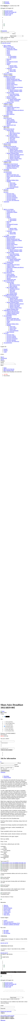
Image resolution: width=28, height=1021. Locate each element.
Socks (8, 60)
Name (2, 763)
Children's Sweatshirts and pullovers (15, 110)
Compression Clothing (12, 49)
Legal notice (6, 913)
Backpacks (9, 173)
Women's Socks (10, 86)
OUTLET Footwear (11, 196)
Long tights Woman (14, 94)
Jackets (8, 53)
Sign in (2, 357)
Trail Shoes (12, 139)
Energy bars (12, 182)
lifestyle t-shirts (13, 65)
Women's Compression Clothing (14, 80)
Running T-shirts (13, 67)
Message (17, 766)
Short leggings (13, 57)
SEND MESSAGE (5, 770)
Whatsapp (3, 772)
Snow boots (12, 138)
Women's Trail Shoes (14, 157)
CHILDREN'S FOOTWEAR (11, 164)
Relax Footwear (13, 134)
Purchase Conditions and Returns (11, 924)
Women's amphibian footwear (17, 154)
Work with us (7, 914)
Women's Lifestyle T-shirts (16, 90)
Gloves (8, 52)
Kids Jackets (9, 111)
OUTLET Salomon (11, 199)
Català (9, 14)
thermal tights (13, 71)
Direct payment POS (8, 922)
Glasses (8, 177)
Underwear (9, 68)
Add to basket (4, 742)
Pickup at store (7, 909)
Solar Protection (10, 188)
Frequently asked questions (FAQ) (12, 923)
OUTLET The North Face (13, 200)
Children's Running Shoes (13, 166)
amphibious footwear (14, 137)
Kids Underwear (10, 114)
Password (3, 1008)
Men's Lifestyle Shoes (15, 133)
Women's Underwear (12, 98)
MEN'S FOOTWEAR (9, 129)
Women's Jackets (11, 83)
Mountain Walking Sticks (13, 180)
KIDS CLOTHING (8, 106)
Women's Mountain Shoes (13, 153)
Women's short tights (14, 95)
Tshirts (8, 64)
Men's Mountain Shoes (12, 135)
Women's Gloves (11, 81)
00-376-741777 (4, 953)
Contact (5, 920)
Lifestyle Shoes (10, 130)
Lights (8, 178)
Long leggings (13, 56)
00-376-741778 (4, 943)
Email (16, 764)
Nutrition (9, 181)
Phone (19, 763)
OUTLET (6, 192)
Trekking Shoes (13, 141)
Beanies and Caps (11, 48)
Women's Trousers (11, 96)
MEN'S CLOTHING (9, 46)
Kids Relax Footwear (12, 168)
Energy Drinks (13, 184)
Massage (9, 123)
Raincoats (9, 59)
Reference (3, 733)
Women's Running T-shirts (16, 91)
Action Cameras (10, 119)
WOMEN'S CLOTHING (10, 76)
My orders (6, 931)
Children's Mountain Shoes (13, 165)
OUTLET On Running (12, 197)
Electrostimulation (11, 121)
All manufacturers (8, 342)
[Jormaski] (6, 1)
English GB (13, 12)
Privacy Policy (7, 910)
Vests (8, 72)
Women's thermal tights (15, 99)
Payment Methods (8, 908)
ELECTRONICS (8, 118)
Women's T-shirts (11, 88)
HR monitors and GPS (12, 122)
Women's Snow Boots (15, 156)
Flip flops (12, 131)
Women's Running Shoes (12, 160)
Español (11, 10)
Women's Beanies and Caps (13, 79)
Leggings (9, 55)
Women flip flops (14, 149)
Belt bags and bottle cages (13, 174)
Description (6, 776)
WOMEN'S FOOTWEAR (10, 146)
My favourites (7, 933)
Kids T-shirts (10, 112)
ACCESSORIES (8, 172)
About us (6, 905)
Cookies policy (7, 912)
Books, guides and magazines (14, 176)
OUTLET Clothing (11, 195)
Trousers (9, 63)
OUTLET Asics (10, 193)
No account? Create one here (7, 1015)
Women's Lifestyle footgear (16, 150)
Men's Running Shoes (12, 142)
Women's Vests (10, 102)
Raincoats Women (11, 77)
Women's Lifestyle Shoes (12, 147)
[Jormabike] (7, 3)
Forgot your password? (6, 1011)
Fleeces (8, 51)
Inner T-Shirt (13, 69)
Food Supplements (14, 186)
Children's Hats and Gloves (13, 107)
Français (11, 13)
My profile (6, 930)
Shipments (6, 906)
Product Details (7, 777)
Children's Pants (10, 108)
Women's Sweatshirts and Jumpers (15, 87)
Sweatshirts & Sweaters (12, 61)
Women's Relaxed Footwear (16, 151)
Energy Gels (12, 185)
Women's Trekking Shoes (16, 158)
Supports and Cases (11, 125)
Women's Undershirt (14, 100)
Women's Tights (10, 92)
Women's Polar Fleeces (12, 84)
